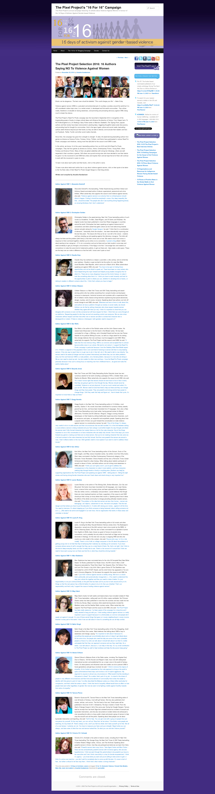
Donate (96, 51)
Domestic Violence (108, 766)
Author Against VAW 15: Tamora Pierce (68, 693)
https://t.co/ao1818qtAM (145, 91)
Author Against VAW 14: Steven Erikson (69, 653)
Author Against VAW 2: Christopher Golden (70, 212)
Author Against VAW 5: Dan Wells (66, 324)
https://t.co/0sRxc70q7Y (145, 105)
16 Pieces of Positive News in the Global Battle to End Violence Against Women (147, 181)
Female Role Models (121, 766)
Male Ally (58, 768)
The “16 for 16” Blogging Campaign (79, 51)
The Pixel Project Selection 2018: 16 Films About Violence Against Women (147, 163)
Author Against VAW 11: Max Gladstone (69, 556)
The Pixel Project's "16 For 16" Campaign (88, 7)
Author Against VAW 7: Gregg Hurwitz (68, 399)
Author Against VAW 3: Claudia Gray (68, 255)
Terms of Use (135, 786)
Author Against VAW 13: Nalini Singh (68, 624)
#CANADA (140, 114)
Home (55, 51)
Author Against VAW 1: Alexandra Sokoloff (70, 184)
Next (127, 57)
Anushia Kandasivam (83, 72)
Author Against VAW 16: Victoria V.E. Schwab (71, 733)
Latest (86, 766)
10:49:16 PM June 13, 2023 (145, 122)
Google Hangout (97, 229)
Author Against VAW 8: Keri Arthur (67, 447)
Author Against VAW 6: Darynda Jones (68, 369)
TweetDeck (155, 93)
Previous (120, 57)
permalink (101, 768)
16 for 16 (98, 766)
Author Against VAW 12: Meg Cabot (67, 591)
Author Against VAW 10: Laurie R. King (68, 518)
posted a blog (111, 241)
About (62, 51)
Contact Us (105, 51)
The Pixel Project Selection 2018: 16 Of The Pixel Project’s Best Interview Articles (147, 144)
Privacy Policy (123, 786)
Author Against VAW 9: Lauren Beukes (68, 480)
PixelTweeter (141, 110)
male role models (67, 768)
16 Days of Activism (76, 766)
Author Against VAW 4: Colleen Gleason (69, 286)
